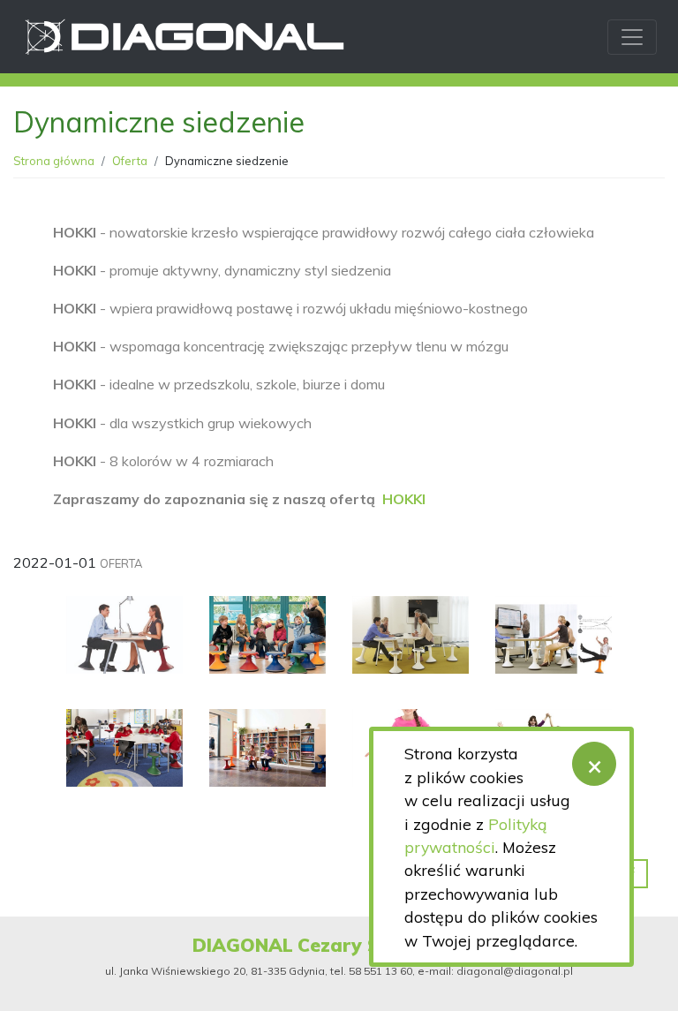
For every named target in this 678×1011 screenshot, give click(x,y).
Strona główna (53, 161)
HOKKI (404, 499)
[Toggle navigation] (632, 37)
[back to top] (651, 984)
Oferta (129, 161)
